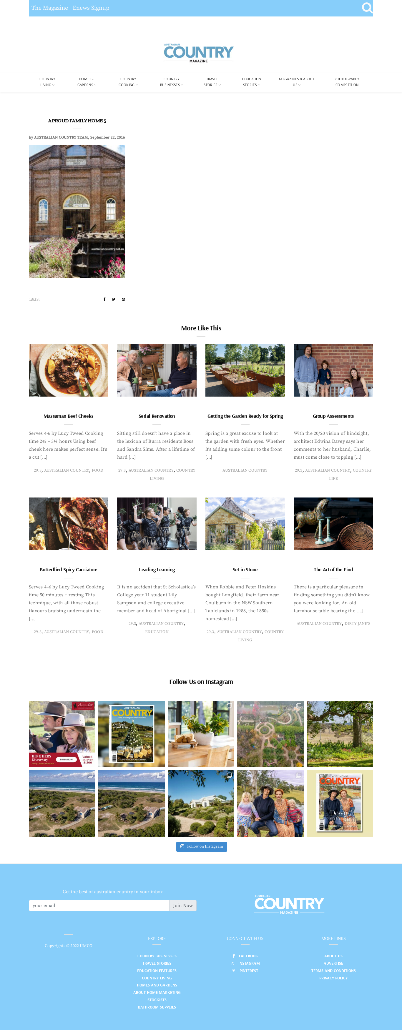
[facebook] (104, 299)
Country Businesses (170, 81)
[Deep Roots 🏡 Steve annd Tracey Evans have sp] (340, 734)
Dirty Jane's (357, 623)
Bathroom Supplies (157, 1007)
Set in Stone (245, 569)
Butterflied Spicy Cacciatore (68, 569)
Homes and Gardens (157, 985)
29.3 (37, 470)
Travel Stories (211, 81)
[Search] (367, 8)
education (157, 632)
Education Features (157, 970)
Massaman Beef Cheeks (68, 415)
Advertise (333, 963)
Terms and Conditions (333, 970)
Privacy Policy (333, 978)
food (97, 470)
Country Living (157, 978)
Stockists (157, 999)
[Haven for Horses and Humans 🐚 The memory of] (62, 803)
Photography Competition (347, 81)
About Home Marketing (157, 992)
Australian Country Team (61, 137)
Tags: (34, 299)
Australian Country (66, 470)
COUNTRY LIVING (47, 81)
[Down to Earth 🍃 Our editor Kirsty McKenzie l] (270, 803)
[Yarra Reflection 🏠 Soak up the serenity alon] (270, 734)
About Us (333, 956)
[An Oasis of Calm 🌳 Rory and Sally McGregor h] (201, 803)
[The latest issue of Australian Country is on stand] (131, 734)
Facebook (248, 956)
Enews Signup (91, 8)
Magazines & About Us (297, 81)
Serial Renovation (157, 415)
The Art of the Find (333, 569)
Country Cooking (127, 81)
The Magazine (49, 8)
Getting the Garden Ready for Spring (245, 415)
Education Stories (251, 81)
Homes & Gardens (86, 81)
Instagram (249, 963)
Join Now (183, 905)
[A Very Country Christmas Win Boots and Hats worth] (62, 734)
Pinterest (249, 970)
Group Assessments (333, 415)
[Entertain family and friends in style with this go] (201, 734)
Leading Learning (157, 569)
